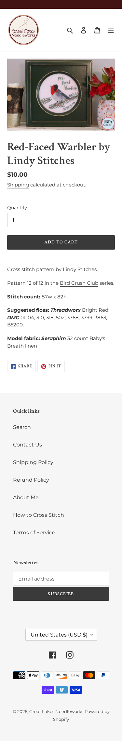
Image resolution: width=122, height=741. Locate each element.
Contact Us (27, 445)
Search (22, 427)
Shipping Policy (33, 462)
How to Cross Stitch (38, 515)
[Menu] (111, 30)
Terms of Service (34, 532)
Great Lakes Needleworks (56, 711)
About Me (26, 497)
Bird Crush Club (79, 283)
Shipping (18, 185)
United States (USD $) (59, 635)
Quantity (17, 208)
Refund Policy (31, 480)
